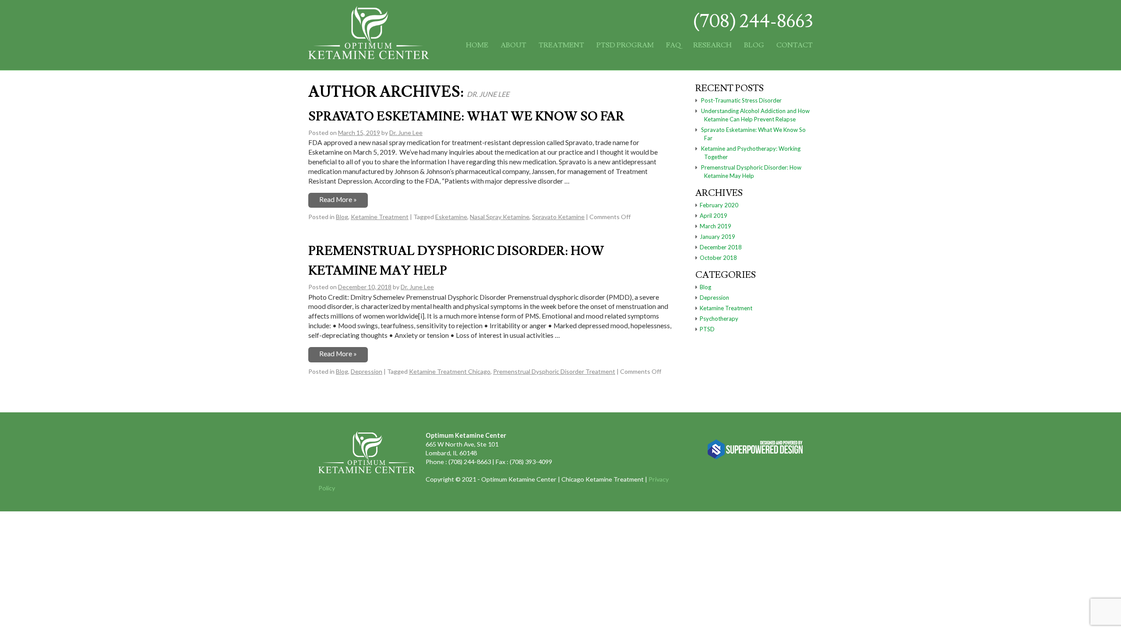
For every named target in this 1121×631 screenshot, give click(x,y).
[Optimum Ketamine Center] (368, 55)
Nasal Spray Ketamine (499, 216)
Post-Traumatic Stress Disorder (741, 100)
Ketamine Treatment (380, 216)
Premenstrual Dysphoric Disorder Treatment (554, 371)
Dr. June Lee (488, 94)
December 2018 (721, 247)
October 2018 (718, 257)
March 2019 (715, 226)
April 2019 (713, 215)
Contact (794, 45)
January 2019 (717, 236)
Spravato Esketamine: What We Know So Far (466, 117)
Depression (366, 371)
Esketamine (451, 216)
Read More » (338, 199)
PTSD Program (625, 45)
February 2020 (719, 205)
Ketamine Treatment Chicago (449, 371)
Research (712, 45)
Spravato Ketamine (558, 216)
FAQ (673, 45)
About (513, 45)
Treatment (561, 45)
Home (477, 45)
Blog (754, 45)
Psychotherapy (719, 318)
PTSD (707, 329)
